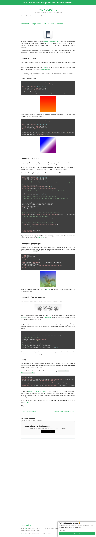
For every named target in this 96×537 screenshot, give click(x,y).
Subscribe (37, 16)
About (32, 16)
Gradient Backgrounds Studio (51, 41)
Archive (23, 16)
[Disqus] (48, 459)
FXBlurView (48, 317)
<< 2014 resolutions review (28, 411)
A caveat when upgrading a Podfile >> (63, 411)
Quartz (45, 67)
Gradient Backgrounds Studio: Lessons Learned (42, 24)
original (48, 289)
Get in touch (24, 533)
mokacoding (48, 9)
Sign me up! (76, 533)
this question (40, 237)
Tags (27, 16)
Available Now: (47, 3)
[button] (77, 523)
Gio (26, 528)
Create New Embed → (48, 431)
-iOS (30, 26)
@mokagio (26, 402)
